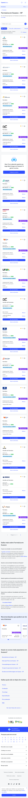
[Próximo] (20, 535)
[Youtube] (19, 784)
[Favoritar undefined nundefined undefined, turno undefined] (18, 625)
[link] (6, 37)
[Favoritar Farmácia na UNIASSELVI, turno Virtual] (24, 126)
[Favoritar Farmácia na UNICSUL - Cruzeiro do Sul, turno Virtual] (24, 97)
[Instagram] (11, 784)
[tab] (8, 639)
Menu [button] (24, 6)
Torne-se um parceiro (14, 779)
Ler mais (3, 17)
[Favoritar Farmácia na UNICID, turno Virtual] (24, 180)
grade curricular (6, 551)
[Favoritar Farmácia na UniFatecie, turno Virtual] (24, 507)
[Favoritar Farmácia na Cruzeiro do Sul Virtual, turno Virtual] (24, 67)
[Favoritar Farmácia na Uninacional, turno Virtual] (24, 329)
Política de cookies (11, 775)
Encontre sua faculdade (7, 754)
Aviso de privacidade (19, 772)
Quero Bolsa (24, 556)
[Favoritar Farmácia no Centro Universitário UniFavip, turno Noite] (24, 210)
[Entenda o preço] (10, 72)
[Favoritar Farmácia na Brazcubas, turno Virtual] (24, 358)
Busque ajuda (4, 765)
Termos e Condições (8, 772)
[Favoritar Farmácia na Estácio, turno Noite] (24, 37)
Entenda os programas (7, 761)
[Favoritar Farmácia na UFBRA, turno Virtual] (24, 269)
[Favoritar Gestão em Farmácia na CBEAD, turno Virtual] (24, 477)
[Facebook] (9, 784)
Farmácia (3, 6)
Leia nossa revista (5, 758)
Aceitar (14, 795)
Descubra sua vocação (6, 746)
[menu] (25, 2)
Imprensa (19, 775)
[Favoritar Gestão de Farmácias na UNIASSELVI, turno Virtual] (24, 299)
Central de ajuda (15, 730)
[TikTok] (14, 784)
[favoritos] (21, 2)
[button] (14, 23)
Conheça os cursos (6, 750)
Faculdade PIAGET (7, 602)
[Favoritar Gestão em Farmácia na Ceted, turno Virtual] (24, 447)
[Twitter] (17, 784)
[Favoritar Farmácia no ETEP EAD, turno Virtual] (24, 240)
